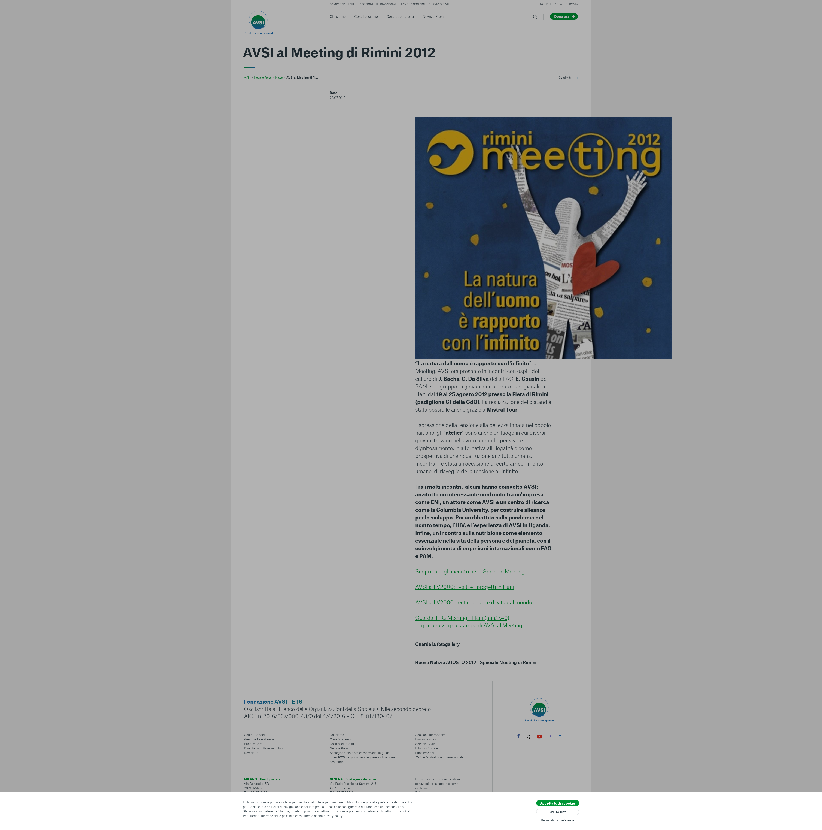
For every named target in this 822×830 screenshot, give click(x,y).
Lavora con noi (413, 4)
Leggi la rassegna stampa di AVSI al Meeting (468, 625)
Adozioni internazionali (378, 4)
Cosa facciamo (366, 16)
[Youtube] (539, 737)
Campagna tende (343, 4)
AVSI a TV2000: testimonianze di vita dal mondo (473, 602)
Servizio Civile (440, 4)
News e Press (433, 16)
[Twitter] (528, 737)
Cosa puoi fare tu (400, 16)
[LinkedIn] (559, 737)
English (544, 4)
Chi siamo (338, 16)
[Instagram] (549, 737)
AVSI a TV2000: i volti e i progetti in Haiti (464, 587)
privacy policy (333, 816)
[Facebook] (518, 736)
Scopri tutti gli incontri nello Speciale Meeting (470, 571)
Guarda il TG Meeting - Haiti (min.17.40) (462, 617)
